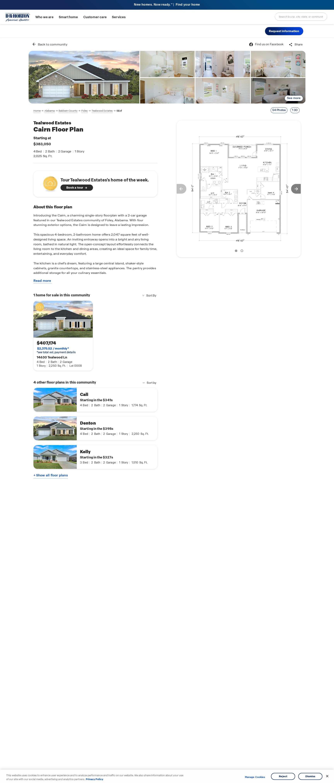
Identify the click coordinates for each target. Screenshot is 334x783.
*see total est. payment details (56, 350)
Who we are (44, 17)
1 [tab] (237, 251)
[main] (167, 410)
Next (298, 189)
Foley (84, 110)
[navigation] (78, 111)
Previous (179, 189)
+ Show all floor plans (50, 475)
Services (119, 17)
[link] (84, 77)
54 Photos (279, 110)
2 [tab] (243, 251)
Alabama (49, 110)
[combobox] (301, 17)
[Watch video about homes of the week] (48, 182)
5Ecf (119, 110)
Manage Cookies (255, 777)
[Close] (327, 776)
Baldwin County (68, 110)
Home (37, 110)
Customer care (95, 17)
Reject (283, 776)
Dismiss (310, 776)
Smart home (68, 17)
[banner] (167, 5)
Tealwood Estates (102, 110)
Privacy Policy (94, 779)
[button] (284, 31)
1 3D (295, 110)
